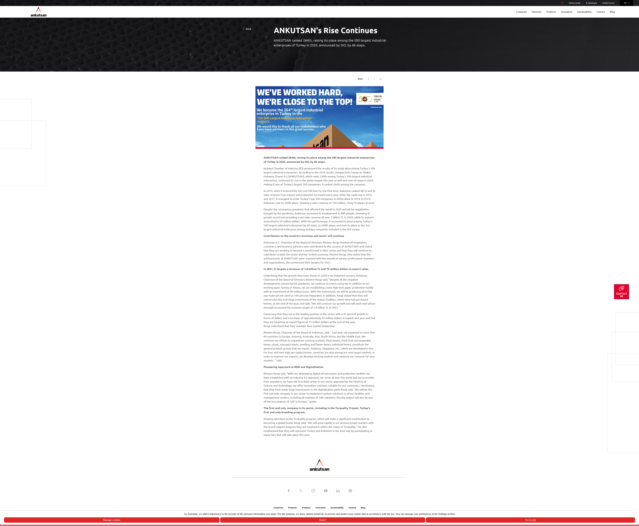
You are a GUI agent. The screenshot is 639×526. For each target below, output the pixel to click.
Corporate (278, 507)
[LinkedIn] (338, 491)
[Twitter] (301, 491)
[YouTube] (326, 491)
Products (306, 507)
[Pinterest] (350, 491)
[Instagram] (313, 491)
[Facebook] (289, 491)
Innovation (321, 507)
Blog (363, 507)
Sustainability (337, 507)
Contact (352, 507)
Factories (292, 507)
